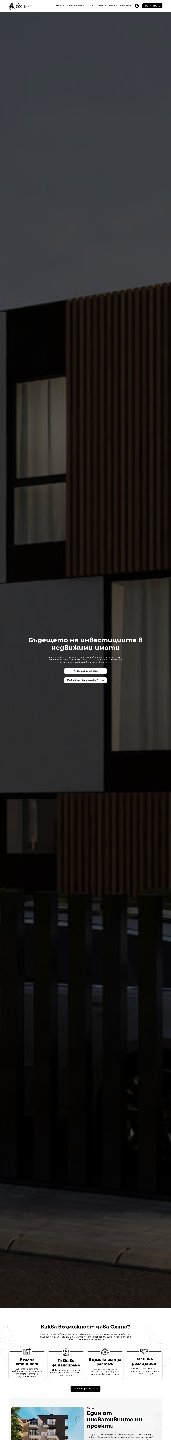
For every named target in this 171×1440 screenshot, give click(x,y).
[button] (75, 5)
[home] (20, 6)
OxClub (90, 5)
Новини (113, 5)
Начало (60, 5)
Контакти (126, 5)
